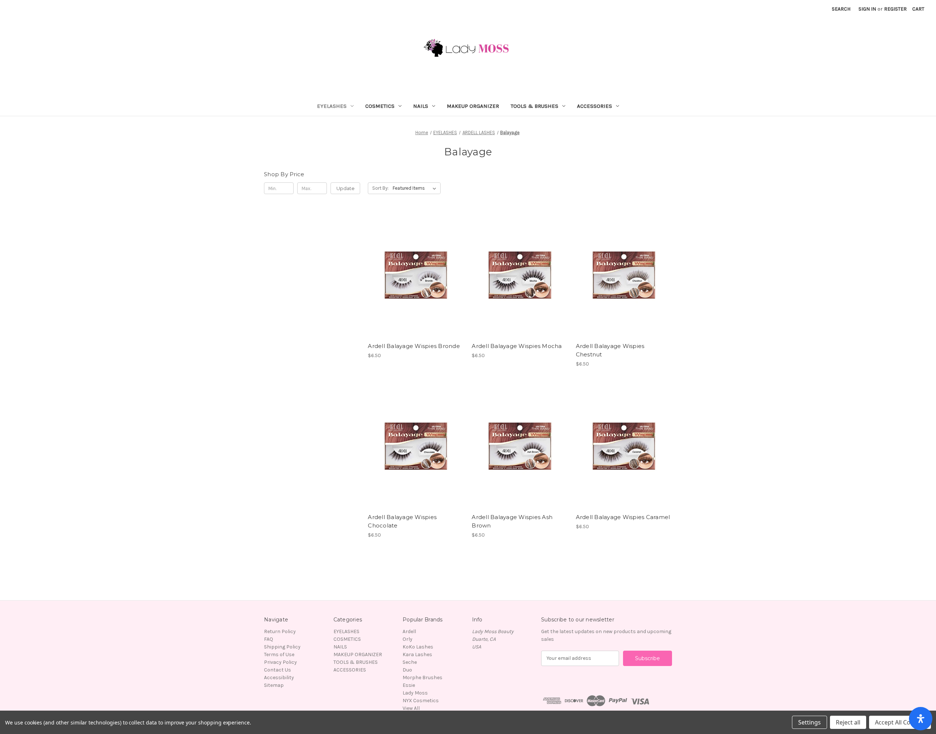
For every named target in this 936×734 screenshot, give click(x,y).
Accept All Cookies (900, 722)
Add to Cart (416, 281)
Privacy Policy (280, 662)
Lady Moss (415, 693)
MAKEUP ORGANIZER (473, 106)
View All (411, 708)
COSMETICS (380, 106)
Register (895, 9)
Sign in (867, 9)
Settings (809, 722)
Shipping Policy (282, 647)
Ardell (409, 631)
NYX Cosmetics (421, 700)
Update (345, 188)
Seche (410, 662)
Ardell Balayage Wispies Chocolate (402, 521)
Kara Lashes (417, 654)
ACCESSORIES (594, 106)
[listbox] (416, 188)
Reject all (848, 722)
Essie (409, 685)
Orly (407, 639)
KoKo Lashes (418, 647)
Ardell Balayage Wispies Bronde (414, 346)
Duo (407, 670)
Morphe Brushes (422, 677)
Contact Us (277, 670)
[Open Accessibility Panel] (920, 718)
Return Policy (280, 631)
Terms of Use (279, 654)
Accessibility (279, 677)
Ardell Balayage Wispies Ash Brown (512, 521)
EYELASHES (332, 106)
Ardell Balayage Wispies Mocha (517, 346)
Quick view (415, 269)
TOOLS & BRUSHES (534, 106)
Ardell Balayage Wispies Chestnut (610, 350)
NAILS (420, 106)
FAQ (268, 639)
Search (841, 9)
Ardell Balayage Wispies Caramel (623, 517)
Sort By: (380, 188)
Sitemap (274, 685)
